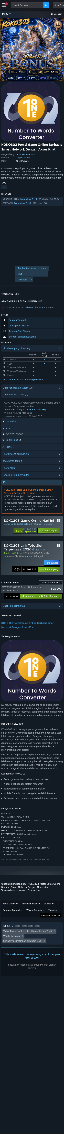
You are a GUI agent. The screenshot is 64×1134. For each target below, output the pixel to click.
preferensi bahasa (33, 307)
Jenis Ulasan (9, 903)
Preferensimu (34, 890)
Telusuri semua (51, 582)
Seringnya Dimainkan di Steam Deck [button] (22, 940)
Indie (28, 409)
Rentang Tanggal (11, 910)
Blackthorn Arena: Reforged (29, 556)
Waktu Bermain (34, 910)
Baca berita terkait (12, 460)
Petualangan (17, 409)
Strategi (42, 409)
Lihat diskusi (8, 467)
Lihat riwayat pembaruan (15, 453)
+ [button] (4, 187)
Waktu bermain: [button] (11, 936)
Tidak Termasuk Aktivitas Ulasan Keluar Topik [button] (27, 931)
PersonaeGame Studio (26, 154)
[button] (6, 14)
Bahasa (47, 903)
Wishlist (58, 14)
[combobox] (27, 5)
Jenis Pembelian (29, 903)
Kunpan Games (23, 157)
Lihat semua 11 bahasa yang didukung (23, 379)
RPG (34, 409)
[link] (25, 530)
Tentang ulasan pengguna (13, 890)
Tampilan (52, 910)
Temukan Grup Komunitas (15, 474)
